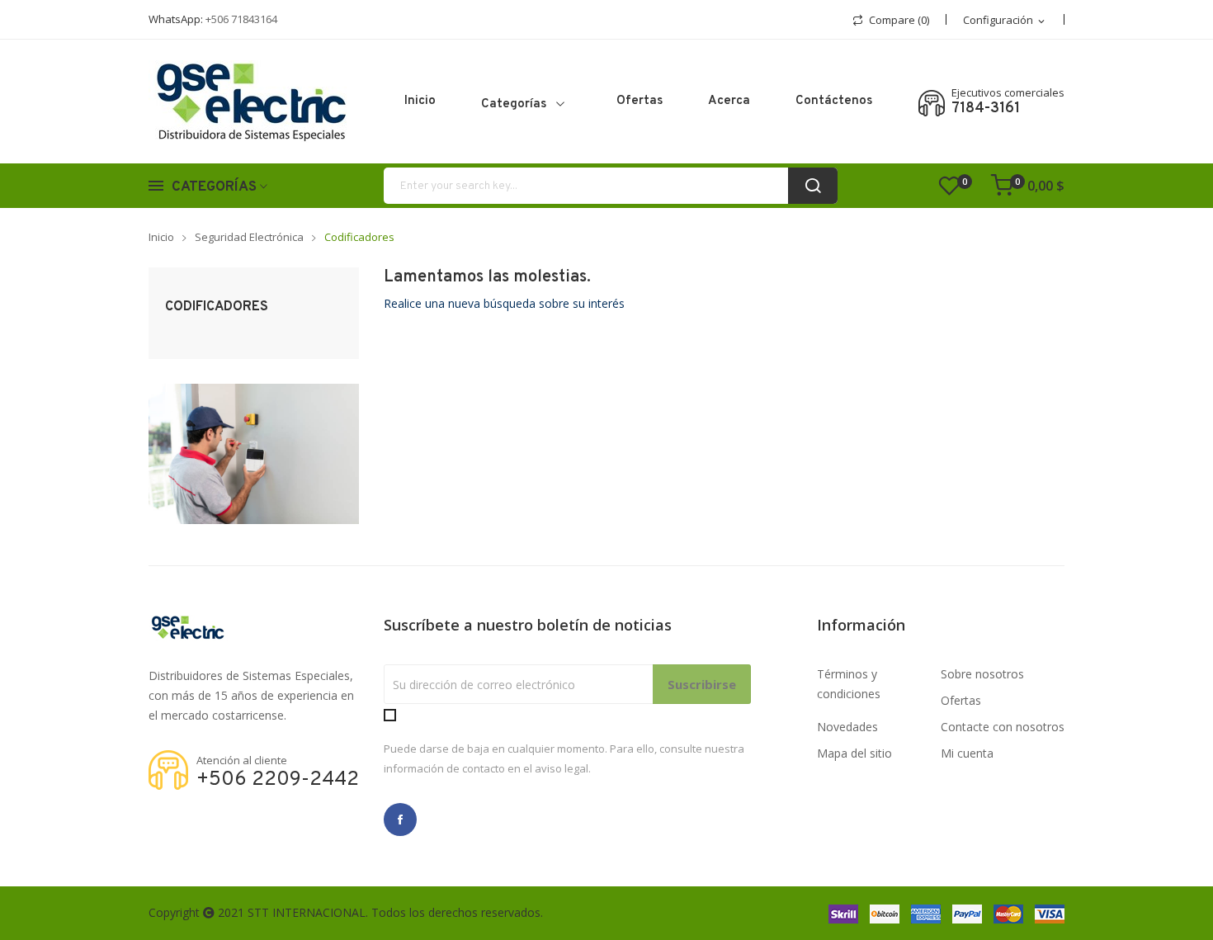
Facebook (400, 819)
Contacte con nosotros (1002, 727)
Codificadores (216, 307)
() (964, 181)
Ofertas (961, 700)
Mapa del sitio (854, 753)
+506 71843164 (241, 19)
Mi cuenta (967, 753)
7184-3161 (985, 109)
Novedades (847, 727)
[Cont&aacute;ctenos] (254, 453)
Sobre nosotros (982, 674)
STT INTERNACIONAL (307, 912)
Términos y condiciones (848, 683)
